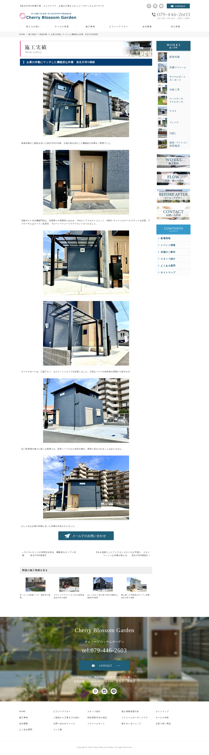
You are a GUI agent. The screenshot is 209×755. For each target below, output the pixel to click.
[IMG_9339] (86, 214)
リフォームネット (96, 724)
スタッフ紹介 (168, 259)
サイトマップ (168, 272)
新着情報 (166, 238)
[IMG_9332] (86, 443)
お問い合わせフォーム (64, 724)
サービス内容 (62, 26)
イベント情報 (168, 245)
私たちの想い (33, 26)
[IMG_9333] (86, 137)
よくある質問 (168, 265)
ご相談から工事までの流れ (66, 718)
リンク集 (57, 729)
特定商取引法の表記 (97, 718)
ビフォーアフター (118, 26)
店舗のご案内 (168, 252)
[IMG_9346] (86, 365)
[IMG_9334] (86, 520)
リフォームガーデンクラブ (135, 718)
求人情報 (175, 26)
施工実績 (32, 34)
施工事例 (90, 26)
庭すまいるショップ (131, 724)
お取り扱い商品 (163, 724)
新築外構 (43, 34)
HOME (22, 34)
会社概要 (147, 26)
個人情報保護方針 (130, 711)
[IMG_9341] (86, 295)
